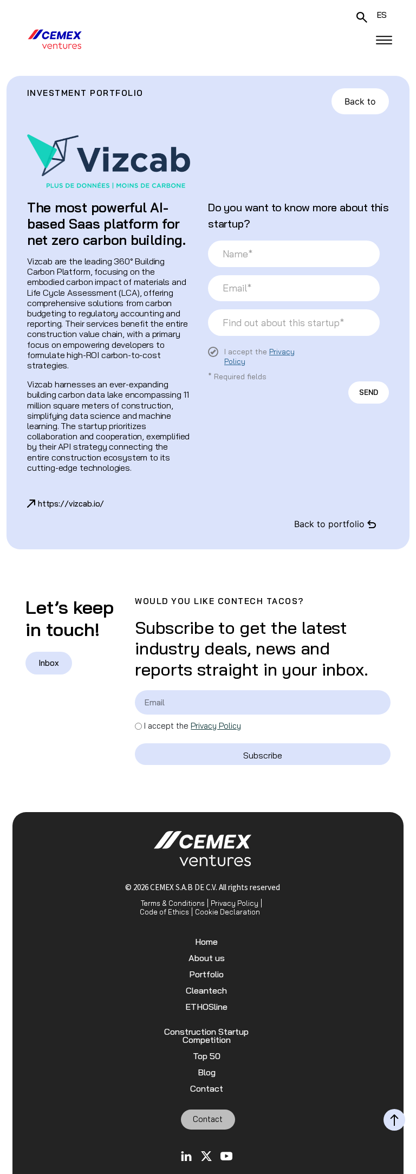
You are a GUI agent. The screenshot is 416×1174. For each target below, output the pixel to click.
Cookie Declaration (227, 911)
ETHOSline (206, 1007)
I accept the (192, 726)
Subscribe (262, 755)
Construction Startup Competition (206, 1036)
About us (206, 958)
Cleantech (206, 991)
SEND (368, 392)
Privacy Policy (216, 726)
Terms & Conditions (173, 903)
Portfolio (206, 974)
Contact (206, 1089)
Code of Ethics (164, 911)
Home (206, 942)
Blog (207, 1072)
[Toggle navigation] (384, 40)
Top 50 (206, 1056)
